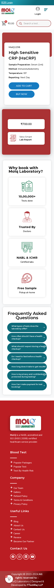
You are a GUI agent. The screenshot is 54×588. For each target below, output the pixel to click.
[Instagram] (19, 557)
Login (38, 14)
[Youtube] (32, 557)
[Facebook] (13, 557)
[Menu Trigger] (46, 11)
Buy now (21, 94)
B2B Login (7, 2)
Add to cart (24, 85)
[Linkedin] (26, 557)
